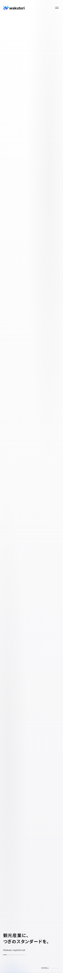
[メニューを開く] (57, 8)
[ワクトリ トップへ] (14, 7)
